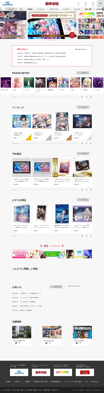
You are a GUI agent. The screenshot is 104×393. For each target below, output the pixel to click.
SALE (21, 9)
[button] (103, 9)
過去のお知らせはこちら (81, 49)
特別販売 (30, 9)
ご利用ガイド (17, 381)
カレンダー (77, 9)
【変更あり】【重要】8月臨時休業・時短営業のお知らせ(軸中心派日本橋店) (45, 53)
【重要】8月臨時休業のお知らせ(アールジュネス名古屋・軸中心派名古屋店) (45, 56)
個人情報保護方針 (56, 381)
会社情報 (8, 381)
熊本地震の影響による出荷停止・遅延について (37, 59)
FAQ (86, 381)
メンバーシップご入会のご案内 (72, 381)
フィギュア (66, 9)
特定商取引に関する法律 (40, 381)
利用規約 (27, 381)
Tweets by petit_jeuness (73, 286)
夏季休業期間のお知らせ (30, 62)
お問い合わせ (95, 381)
